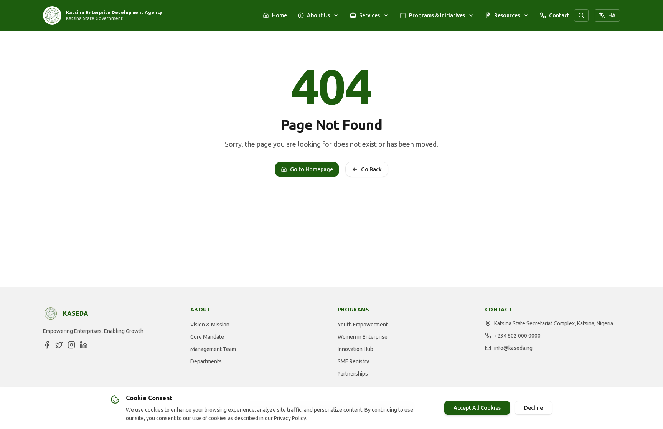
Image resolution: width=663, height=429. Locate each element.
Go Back (371, 169)
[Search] (581, 15)
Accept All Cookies (477, 408)
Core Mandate (207, 337)
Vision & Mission (209, 324)
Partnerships (353, 374)
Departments (206, 361)
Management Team (213, 349)
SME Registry (353, 361)
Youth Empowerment (363, 324)
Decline (533, 408)
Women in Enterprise (363, 337)
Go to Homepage (311, 169)
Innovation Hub (355, 349)
